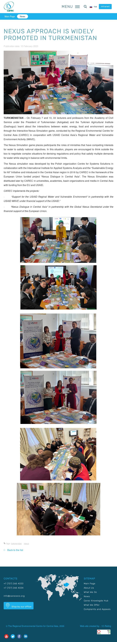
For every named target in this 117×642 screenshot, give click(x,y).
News (22, 16)
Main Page (10, 16)
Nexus (26, 543)
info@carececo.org (14, 596)
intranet (105, 6)
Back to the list (14, 550)
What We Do (90, 592)
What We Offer (92, 605)
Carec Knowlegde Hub (96, 600)
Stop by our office (21, 606)
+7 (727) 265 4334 (13, 588)
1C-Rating (106, 625)
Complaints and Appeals (97, 609)
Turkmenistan (16, 543)
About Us (89, 588)
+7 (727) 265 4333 (13, 583)
